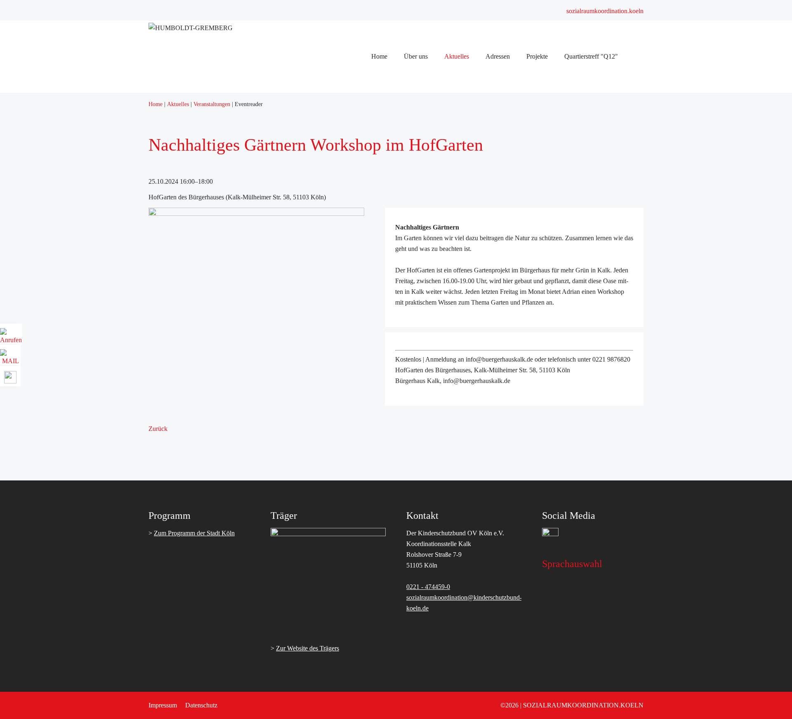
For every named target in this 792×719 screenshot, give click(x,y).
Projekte (387, 490)
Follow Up (390, 254)
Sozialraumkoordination (407, 93)
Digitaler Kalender (400, 543)
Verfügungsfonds (398, 372)
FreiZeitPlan (392, 511)
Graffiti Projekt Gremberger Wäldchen (426, 500)
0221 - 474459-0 (428, 586)
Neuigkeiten (392, 275)
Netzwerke (390, 114)
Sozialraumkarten (399, 425)
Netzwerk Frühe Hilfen (406, 200)
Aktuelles (388, 221)
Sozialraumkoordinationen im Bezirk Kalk (431, 318)
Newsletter (390, 286)
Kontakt (386, 404)
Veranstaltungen (397, 296)
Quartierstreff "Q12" (403, 533)
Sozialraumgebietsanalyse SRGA (419, 232)
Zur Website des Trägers (307, 648)
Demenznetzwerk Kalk (406, 211)
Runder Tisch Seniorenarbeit (413, 178)
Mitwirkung (391, 479)
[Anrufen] (11, 337)
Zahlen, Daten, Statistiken (409, 103)
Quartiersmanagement (404, 339)
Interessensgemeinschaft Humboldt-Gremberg (435, 447)
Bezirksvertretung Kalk (406, 457)
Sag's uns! (389, 468)
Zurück (157, 428)
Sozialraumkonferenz (403, 264)
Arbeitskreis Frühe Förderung (414, 146)
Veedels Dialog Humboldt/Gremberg (424, 243)
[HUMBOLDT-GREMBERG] (190, 27)
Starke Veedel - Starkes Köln (413, 329)
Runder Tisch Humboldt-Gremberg (422, 125)
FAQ (382, 382)
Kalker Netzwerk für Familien (415, 189)
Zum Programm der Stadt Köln (194, 533)
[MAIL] (10, 358)
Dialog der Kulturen (402, 157)
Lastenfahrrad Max (401, 522)
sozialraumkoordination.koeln (605, 10)
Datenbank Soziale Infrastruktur (417, 436)
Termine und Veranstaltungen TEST (423, 307)
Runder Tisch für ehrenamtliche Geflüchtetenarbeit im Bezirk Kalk (462, 168)
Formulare (389, 393)
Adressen (388, 415)
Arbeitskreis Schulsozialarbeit (414, 136)
